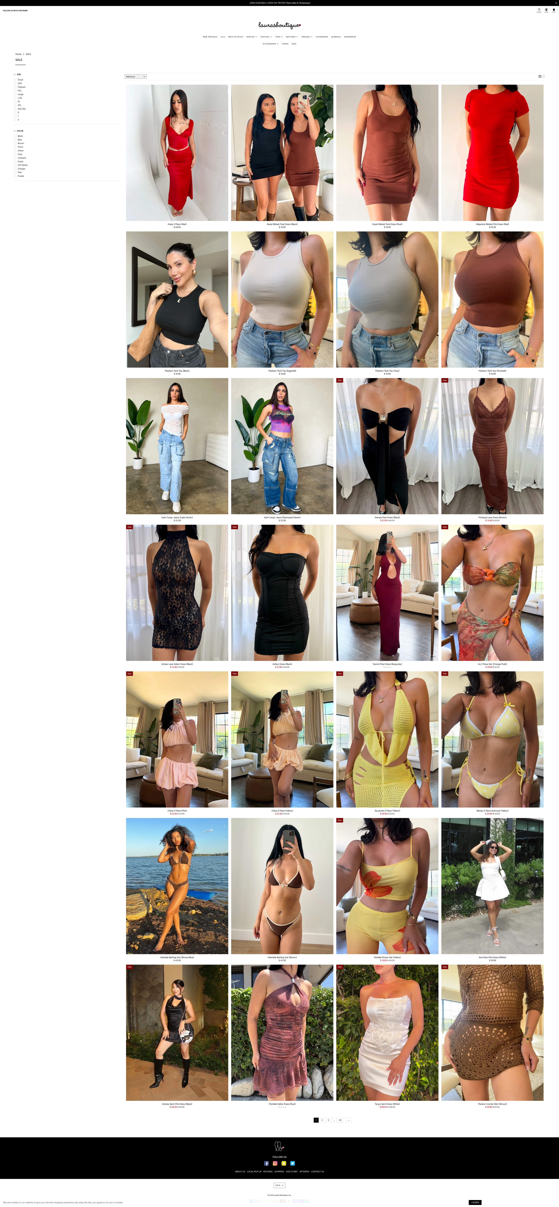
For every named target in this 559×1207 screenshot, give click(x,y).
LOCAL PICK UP (254, 1171)
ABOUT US (240, 1171)
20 (340, 1120)
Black (20, 136)
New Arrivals (210, 37)
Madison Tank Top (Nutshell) (492, 371)
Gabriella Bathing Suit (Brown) (282, 957)
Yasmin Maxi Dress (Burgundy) (387, 664)
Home (18, 54)
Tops (277, 37)
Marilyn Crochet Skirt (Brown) (492, 1104)
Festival (265, 37)
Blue (20, 139)
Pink (20, 172)
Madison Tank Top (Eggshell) (282, 371)
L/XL (20, 98)
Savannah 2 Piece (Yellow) (387, 810)
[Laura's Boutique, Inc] (279, 25)
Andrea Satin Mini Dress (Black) (177, 1104)
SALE (223, 37)
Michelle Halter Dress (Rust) (282, 1104)
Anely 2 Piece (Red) (177, 224)
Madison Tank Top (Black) (177, 371)
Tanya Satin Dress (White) (387, 1104)
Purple (21, 176)
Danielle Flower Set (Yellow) (387, 957)
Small (20, 79)
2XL (19, 105)
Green (21, 150)
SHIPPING (279, 1171)
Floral (20, 147)
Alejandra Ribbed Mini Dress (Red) (492, 224)
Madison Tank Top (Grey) (387, 371)
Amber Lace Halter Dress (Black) (177, 664)
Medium (22, 87)
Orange (21, 168)
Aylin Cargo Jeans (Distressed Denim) (282, 517)
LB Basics (336, 37)
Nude (20, 161)
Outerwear (322, 37)
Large (20, 94)
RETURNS (268, 1171)
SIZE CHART (292, 1171)
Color (20, 131)
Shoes (285, 44)
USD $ (277, 1185)
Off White (23, 165)
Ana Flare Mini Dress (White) (492, 957)
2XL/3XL (22, 109)
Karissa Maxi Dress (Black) (387, 517)
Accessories (269, 44)
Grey (20, 154)
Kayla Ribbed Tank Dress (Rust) (387, 224)
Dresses (305, 37)
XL (19, 101)
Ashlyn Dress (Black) (282, 664)
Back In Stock (235, 37)
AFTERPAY (304, 1171)
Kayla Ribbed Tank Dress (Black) (282, 224)
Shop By (250, 37)
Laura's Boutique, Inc (282, 1195)
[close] (556, 3)
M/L (20, 90)
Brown (21, 143)
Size (19, 74)
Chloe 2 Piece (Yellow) (282, 810)
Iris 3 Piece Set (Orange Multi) (492, 664)
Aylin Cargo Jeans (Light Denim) (177, 517)
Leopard (22, 158)
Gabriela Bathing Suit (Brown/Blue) (177, 957)
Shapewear (350, 37)
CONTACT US (317, 1171)
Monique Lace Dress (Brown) (492, 517)
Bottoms (290, 37)
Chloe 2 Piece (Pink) (177, 810)
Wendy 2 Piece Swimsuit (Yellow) (492, 810)
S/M (20, 83)
